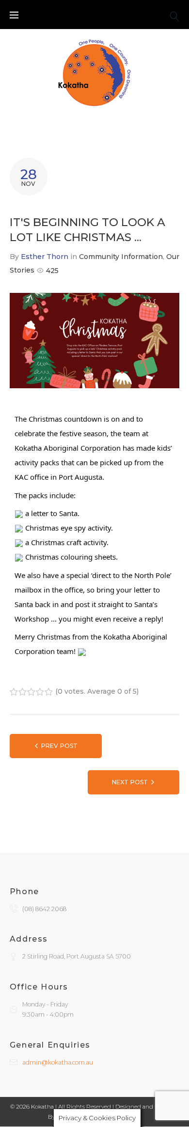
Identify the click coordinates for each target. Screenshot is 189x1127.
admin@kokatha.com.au (57, 1062)
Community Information (121, 256)
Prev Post (59, 745)
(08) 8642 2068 (44, 909)
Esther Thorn (44, 256)
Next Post (130, 782)
